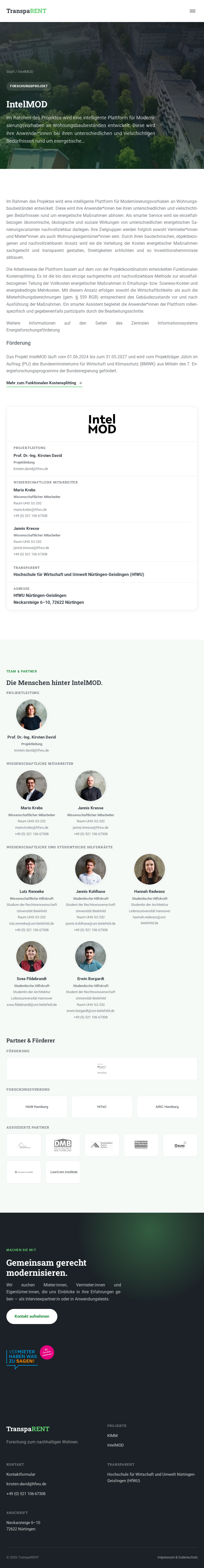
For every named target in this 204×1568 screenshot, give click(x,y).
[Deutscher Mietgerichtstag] (23, 1145)
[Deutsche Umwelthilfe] (23, 1172)
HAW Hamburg (37, 1107)
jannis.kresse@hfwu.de (31, 548)
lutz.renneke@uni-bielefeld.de (31, 923)
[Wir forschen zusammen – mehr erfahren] (30, 1357)
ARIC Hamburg (167, 1107)
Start (10, 71)
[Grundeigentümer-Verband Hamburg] (102, 1145)
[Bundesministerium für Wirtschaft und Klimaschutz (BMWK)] (102, 1068)
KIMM (112, 1435)
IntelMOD (115, 1445)
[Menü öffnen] (193, 11)
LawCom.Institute (62, 1172)
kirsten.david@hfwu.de (31, 469)
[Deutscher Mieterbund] (62, 1145)
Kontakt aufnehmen (32, 1316)
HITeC (102, 1107)
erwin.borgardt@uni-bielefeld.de (90, 1011)
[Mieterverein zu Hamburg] (141, 1145)
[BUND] (180, 1145)
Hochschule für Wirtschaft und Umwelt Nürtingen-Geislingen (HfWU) (151, 1477)
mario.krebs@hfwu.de (30, 510)
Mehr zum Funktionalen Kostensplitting (41, 383)
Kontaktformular (20, 1474)
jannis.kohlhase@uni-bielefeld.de (91, 923)
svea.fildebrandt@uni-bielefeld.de (32, 1005)
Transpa (26, 11)
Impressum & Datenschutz (178, 1557)
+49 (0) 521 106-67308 (30, 516)
